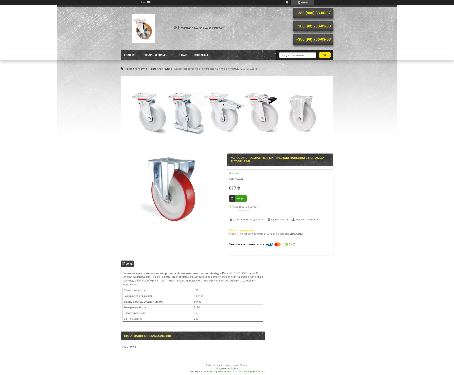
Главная (130, 55)
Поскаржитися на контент (223, 371)
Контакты (201, 55)
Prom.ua (244, 365)
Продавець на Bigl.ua (227, 368)
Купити (241, 198)
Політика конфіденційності (251, 371)
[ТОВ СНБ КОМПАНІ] (144, 27)
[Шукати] (325, 55)
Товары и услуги (155, 55)
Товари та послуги (136, 68)
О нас (183, 55)
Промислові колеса (161, 68)
